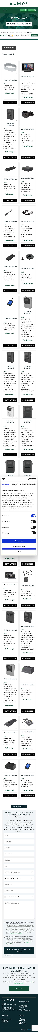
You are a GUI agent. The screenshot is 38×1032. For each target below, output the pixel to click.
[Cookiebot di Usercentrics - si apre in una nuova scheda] (28, 479)
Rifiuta (19, 551)
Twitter (23, 1022)
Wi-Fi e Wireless (23, 1008)
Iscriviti (19, 989)
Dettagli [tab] (14, 484)
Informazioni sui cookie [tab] (28, 484)
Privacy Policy (5, 1021)
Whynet (30, 1029)
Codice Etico (5, 1022)
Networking (22, 1009)
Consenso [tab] (5, 484)
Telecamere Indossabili (10, 124)
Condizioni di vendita (7, 1019)
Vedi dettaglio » (10, 93)
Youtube (23, 1023)
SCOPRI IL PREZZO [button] (10, 102)
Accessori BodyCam (10, 80)
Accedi (22, 10)
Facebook (23, 1019)
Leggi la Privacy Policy (16, 933)
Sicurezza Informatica (24, 1010)
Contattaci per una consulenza (19, 24)
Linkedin (23, 1020)
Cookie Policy (5, 1020)
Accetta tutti (19, 541)
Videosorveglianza (23, 1005)
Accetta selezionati (19, 546)
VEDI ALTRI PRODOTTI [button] (19, 806)
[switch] (33, 521)
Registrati (30, 10)
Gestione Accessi (23, 1006)
